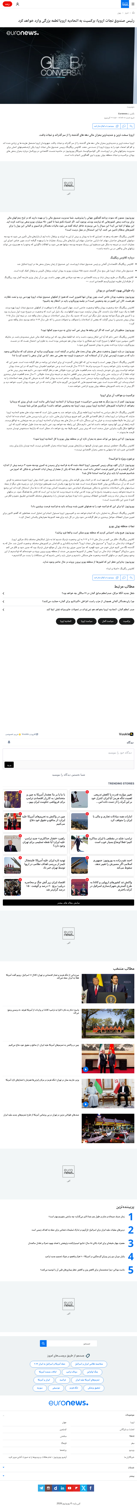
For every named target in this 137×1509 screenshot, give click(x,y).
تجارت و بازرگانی (127, 1429)
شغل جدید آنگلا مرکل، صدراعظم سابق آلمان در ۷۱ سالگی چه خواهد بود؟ (98, 593)
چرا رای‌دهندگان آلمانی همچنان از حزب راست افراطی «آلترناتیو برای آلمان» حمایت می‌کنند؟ (88, 601)
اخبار (127, 13)
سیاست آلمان (107, 621)
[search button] (43, 1343)
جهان (119, 13)
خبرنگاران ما (129, 1457)
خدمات (131, 1468)
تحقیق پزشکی (94, 1388)
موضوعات (129, 1415)
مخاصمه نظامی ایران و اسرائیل (89, 1364)
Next (131, 1436)
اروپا (132, 1422)
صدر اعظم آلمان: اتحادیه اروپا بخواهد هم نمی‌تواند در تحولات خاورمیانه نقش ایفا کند (90, 609)
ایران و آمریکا (44, 1380)
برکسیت (126, 621)
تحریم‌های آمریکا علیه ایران (87, 1380)
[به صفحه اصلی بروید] (125, 4)
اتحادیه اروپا (65, 621)
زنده (7, 3)
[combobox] (68, 1343)
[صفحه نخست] (133, 13)
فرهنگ (63, 1443)
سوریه (40, 1388)
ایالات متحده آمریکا (47, 1372)
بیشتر (131, 1476)
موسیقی (56, 1388)
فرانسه (63, 1380)
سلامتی (63, 1436)
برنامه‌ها (63, 1450)
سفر (132, 1443)
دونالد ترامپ (71, 1372)
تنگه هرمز (74, 1388)
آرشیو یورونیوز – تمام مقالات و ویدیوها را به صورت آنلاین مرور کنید (37, 1457)
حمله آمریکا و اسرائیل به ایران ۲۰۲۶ (49, 1364)
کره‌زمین (63, 1429)
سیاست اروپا (86, 621)
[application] (68, 65)
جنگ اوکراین (92, 1372)
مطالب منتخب (123, 968)
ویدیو (131, 1450)
